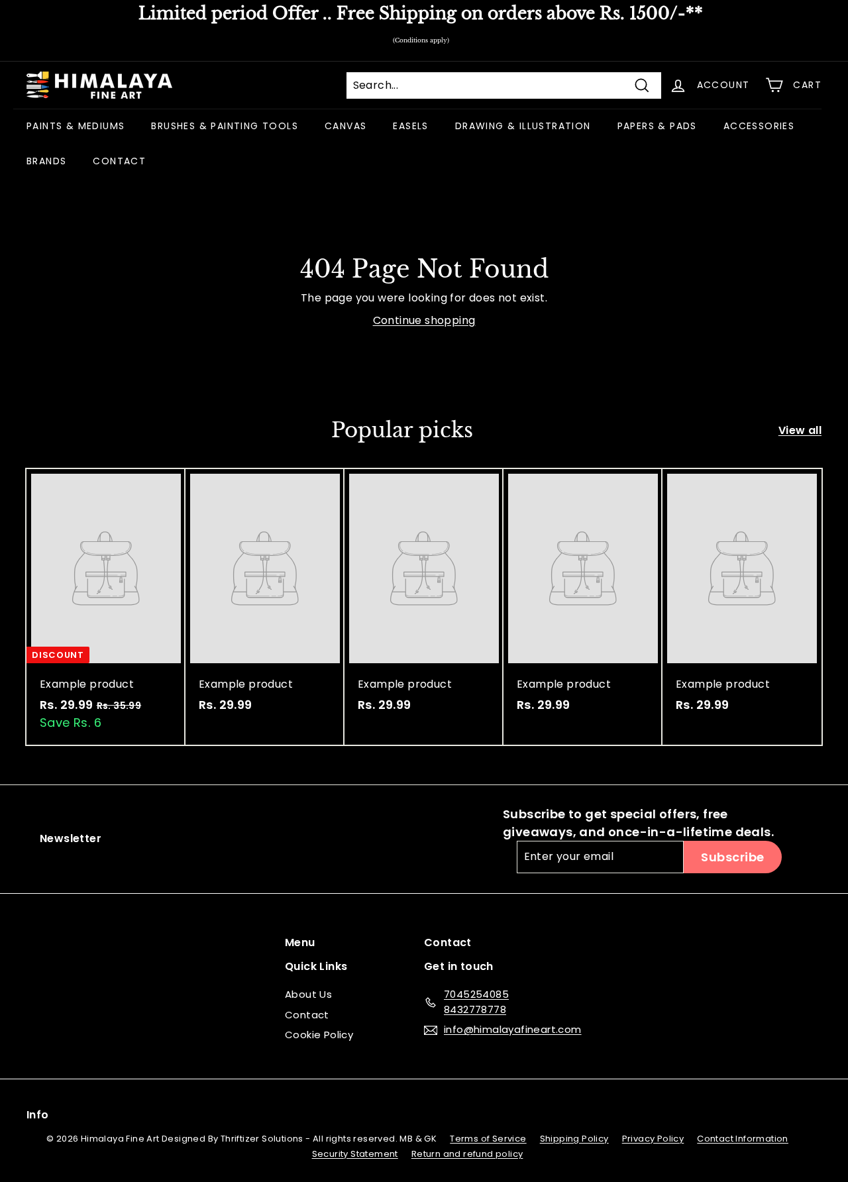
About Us (308, 994)
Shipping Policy (574, 1138)
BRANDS (46, 161)
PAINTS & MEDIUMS (75, 126)
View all (800, 430)
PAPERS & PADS (657, 126)
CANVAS (345, 126)
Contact (307, 1015)
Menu (300, 942)
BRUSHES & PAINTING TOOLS (224, 126)
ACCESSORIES (758, 126)
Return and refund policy (467, 1154)
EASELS (410, 126)
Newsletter (70, 838)
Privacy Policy (653, 1138)
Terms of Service (488, 1138)
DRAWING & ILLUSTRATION (523, 126)
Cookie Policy (319, 1035)
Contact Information (742, 1138)
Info (37, 1114)
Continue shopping (424, 320)
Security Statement (355, 1154)
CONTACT (119, 161)
